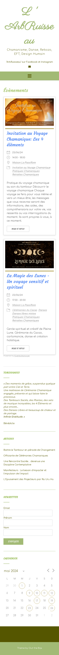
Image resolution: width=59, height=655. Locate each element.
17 (37, 600)
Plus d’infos (18, 229)
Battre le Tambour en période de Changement (29, 450)
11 (44, 593)
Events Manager (22, 356)
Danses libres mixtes (24, 313)
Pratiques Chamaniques (25, 171)
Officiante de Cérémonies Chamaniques (25, 456)
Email (6, 508)
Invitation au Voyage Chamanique (31, 167)
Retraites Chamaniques (25, 174)
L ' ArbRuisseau (29, 26)
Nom (6, 527)
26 (51, 608)
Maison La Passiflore (24, 162)
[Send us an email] (29, 66)
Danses (42, 310)
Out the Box (35, 648)
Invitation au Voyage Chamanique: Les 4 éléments (27, 139)
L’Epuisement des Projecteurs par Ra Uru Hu (28, 479)
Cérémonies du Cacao (24, 310)
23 (29, 608)
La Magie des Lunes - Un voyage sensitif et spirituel (28, 281)
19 (52, 600)
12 (52, 593)
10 (37, 593)
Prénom (7, 518)
